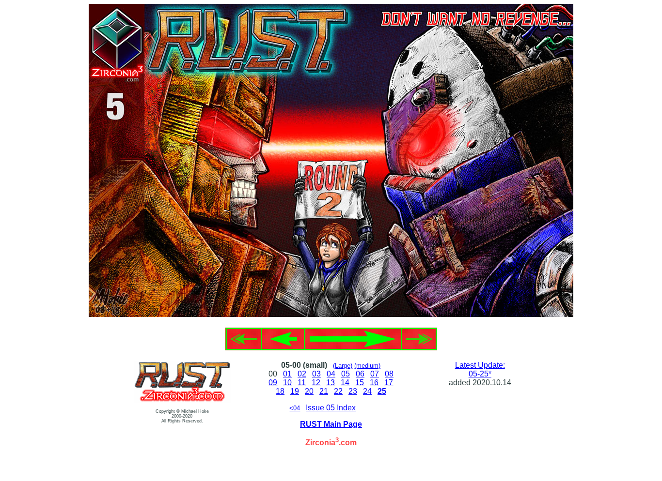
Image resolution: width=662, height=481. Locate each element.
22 (338, 391)
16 (374, 382)
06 (360, 374)
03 (316, 374)
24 (367, 391)
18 (280, 391)
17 (388, 382)
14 (345, 382)
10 (287, 382)
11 (302, 382)
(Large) (342, 365)
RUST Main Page (331, 424)
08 (389, 374)
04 (331, 374)
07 (374, 374)
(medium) (367, 365)
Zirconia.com (331, 442)
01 (287, 374)
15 (359, 382)
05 (345, 374)
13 (330, 382)
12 (316, 382)
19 (294, 391)
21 (323, 391)
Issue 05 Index (331, 408)
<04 (294, 408)
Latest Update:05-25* (480, 369)
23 (352, 391)
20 (309, 391)
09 (272, 382)
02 (302, 374)
